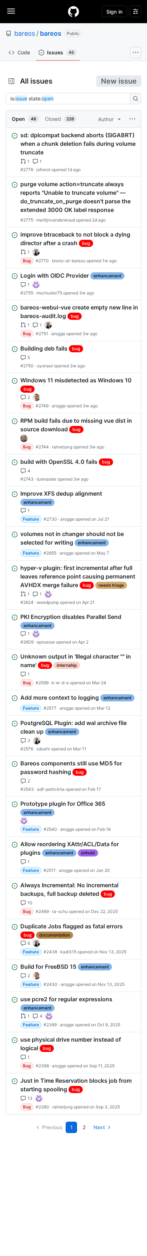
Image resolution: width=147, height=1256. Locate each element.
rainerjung (62, 447)
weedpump (48, 602)
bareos (24, 33)
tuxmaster (46, 479)
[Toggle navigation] (11, 11)
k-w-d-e (60, 682)
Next (99, 1127)
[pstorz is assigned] (23, 438)
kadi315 (68, 951)
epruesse (46, 642)
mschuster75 (49, 293)
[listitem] (73, 152)
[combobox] (70, 98)
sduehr (43, 748)
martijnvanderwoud (55, 220)
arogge (58, 333)
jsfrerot (43, 169)
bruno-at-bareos (68, 260)
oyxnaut (45, 365)
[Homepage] (73, 11)
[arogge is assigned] (36, 397)
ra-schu (60, 911)
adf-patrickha (51, 789)
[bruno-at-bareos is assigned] (36, 252)
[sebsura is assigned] (36, 284)
